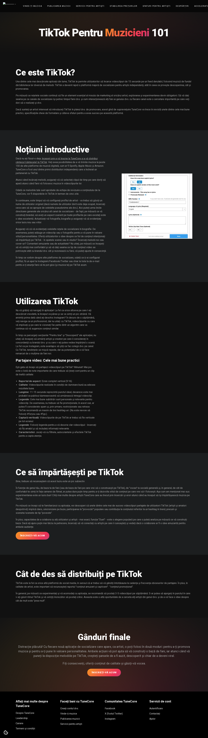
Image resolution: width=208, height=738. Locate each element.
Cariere (19, 723)
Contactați (154, 713)
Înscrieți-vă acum (32, 535)
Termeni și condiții (25, 728)
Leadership (22, 718)
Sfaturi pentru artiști (157, 6)
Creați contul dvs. (69, 708)
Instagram (110, 718)
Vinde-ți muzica (32, 6)
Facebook (110, 708)
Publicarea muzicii (59, 6)
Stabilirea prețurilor (123, 6)
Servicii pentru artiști (90, 6)
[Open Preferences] (6, 732)
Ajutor (152, 718)
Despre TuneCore (25, 713)
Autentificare (156, 708)
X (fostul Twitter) (114, 713)
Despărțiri (182, 6)
